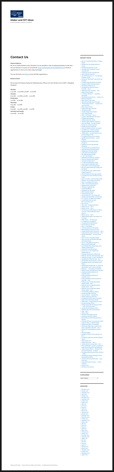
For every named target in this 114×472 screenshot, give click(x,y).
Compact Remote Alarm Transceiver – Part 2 (92, 231)
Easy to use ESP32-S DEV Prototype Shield (92, 179)
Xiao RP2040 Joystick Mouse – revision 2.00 (92, 97)
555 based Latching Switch (88, 161)
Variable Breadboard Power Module (90, 131)
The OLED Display (86, 332)
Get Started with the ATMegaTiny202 (91, 148)
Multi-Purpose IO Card (87, 107)
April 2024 (84, 394)
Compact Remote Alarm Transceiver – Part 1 (92, 233)
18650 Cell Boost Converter (88, 74)
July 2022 (84, 423)
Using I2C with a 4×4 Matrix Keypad (90, 322)
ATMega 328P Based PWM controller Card (92, 197)
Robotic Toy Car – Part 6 (88, 206)
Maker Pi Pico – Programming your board (92, 301)
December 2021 (85, 435)
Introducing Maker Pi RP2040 (89, 293)
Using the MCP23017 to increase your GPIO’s (92, 321)
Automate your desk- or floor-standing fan (92, 257)
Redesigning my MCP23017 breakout (90, 157)
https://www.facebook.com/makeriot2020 (51, 67)
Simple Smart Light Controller (89, 108)
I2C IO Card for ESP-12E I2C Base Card (91, 195)
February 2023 (85, 412)
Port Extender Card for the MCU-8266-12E (92, 260)
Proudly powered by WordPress (50, 465)
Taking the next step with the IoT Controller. (92, 270)
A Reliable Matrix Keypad (88, 118)
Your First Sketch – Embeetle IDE (90, 295)
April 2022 (84, 428)
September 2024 (86, 392)
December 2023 (85, 397)
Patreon (27, 74)
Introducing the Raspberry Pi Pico (90, 308)
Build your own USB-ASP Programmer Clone (92, 255)
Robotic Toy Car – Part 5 (87, 208)
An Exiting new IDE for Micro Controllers (92, 298)
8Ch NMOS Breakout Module (88, 154)
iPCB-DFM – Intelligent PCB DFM (90, 205)
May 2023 (84, 407)
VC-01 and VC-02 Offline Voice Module (91, 198)
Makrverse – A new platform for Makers (91, 269)
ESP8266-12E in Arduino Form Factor (91, 180)
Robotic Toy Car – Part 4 (87, 215)
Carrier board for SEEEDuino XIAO (90, 164)
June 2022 (84, 425)
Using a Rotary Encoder (87, 193)
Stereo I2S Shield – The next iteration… (91, 123)
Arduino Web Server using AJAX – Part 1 (91, 344)
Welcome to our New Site (88, 367)
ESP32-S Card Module (87, 226)
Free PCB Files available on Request (90, 291)
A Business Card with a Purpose (89, 316)
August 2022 (85, 422)
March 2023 (84, 410)
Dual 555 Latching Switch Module (90, 159)
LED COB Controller (86, 110)
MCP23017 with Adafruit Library (89, 314)
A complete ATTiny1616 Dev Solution (91, 136)
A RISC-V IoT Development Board (90, 183)
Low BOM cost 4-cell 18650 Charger (90, 130)
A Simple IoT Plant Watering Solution (91, 84)
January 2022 (85, 433)
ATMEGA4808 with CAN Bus (88, 120)
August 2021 (85, 438)
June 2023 (84, 405)
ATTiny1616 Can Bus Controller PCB (90, 72)
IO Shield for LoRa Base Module (89, 249)
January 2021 (85, 448)
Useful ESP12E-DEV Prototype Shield (91, 165)
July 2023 (84, 404)
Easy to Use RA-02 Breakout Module (90, 237)
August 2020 (85, 454)
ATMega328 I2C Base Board (88, 190)
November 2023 (85, 399)
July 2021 (84, 440)
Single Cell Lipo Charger (87, 92)
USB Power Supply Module (88, 187)
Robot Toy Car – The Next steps (89, 219)
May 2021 (84, 443)
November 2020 (85, 450)
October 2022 (85, 419)
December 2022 (85, 415)
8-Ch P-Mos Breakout (87, 156)
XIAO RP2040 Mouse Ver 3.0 (88, 85)
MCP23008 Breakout (87, 98)
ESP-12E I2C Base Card (87, 201)
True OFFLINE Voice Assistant (89, 200)
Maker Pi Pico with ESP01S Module (90, 300)
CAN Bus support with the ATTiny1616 (91, 121)
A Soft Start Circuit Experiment (89, 152)
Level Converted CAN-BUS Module (90, 228)
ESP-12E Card (85, 203)
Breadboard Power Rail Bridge (89, 126)
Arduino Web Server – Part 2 (89, 342)
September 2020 (86, 453)
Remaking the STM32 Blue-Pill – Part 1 (91, 259)
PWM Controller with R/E (88, 192)
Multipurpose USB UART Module (90, 151)
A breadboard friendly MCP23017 (90, 223)
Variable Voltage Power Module (89, 112)
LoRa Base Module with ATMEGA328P (91, 254)
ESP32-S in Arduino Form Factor (90, 182)
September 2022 (86, 420)
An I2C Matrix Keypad (87, 113)
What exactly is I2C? (86, 340)
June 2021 (84, 441)
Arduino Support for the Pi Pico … (90, 296)
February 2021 (85, 446)
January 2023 (85, 414)
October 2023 (85, 401)
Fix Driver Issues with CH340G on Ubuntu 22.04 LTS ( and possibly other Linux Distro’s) (92, 211)
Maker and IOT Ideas (22, 20)
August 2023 (85, 402)
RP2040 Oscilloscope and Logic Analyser (91, 174)
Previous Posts (85, 365)
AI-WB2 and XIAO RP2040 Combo (90, 162)
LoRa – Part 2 (85, 311)
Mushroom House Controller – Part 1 (91, 90)
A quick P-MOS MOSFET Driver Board (91, 116)
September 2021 (85, 437)
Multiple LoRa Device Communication (91, 309)
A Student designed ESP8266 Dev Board (91, 82)
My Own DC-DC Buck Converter (89, 125)
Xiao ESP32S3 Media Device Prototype (91, 102)
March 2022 (84, 430)
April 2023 (84, 409)
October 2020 (85, 451)
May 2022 (84, 427)
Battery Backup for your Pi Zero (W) (90, 229)
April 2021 (84, 445)
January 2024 (85, 396)
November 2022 (85, 417)
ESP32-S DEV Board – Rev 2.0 (89, 115)
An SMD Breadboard (87, 188)
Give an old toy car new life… (88, 224)
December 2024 (85, 389)
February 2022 (85, 432)
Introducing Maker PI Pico (88, 303)
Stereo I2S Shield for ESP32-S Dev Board (91, 128)
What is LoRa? (85, 313)
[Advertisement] (57, 44)
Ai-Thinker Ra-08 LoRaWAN (89, 221)
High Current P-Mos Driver (88, 100)
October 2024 (85, 391)
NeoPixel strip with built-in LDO (89, 67)
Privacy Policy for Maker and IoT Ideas (31, 465)
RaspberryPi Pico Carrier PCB (89, 185)
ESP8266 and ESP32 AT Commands (90, 324)
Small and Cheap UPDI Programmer (90, 149)
